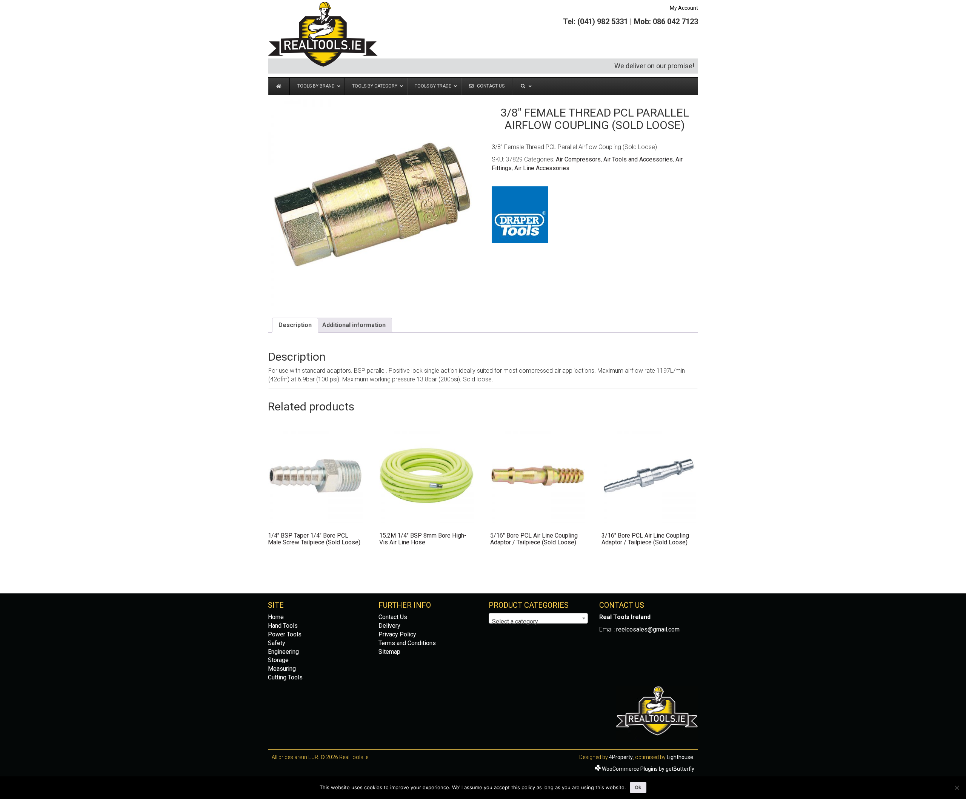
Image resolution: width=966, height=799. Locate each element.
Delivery (389, 625)
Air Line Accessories (541, 168)
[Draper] (520, 214)
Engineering (283, 651)
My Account (684, 8)
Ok (638, 787)
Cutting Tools (285, 677)
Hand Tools (283, 625)
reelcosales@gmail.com (648, 629)
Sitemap (389, 651)
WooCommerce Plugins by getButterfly (648, 769)
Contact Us (392, 617)
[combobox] (538, 618)
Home (276, 617)
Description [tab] (295, 325)
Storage (278, 660)
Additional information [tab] (354, 325)
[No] (956, 787)
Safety (276, 643)
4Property (621, 757)
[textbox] (538, 621)
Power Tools (284, 634)
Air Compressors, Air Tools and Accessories (614, 159)
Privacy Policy (397, 634)
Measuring (282, 668)
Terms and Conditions (407, 643)
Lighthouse (680, 757)
